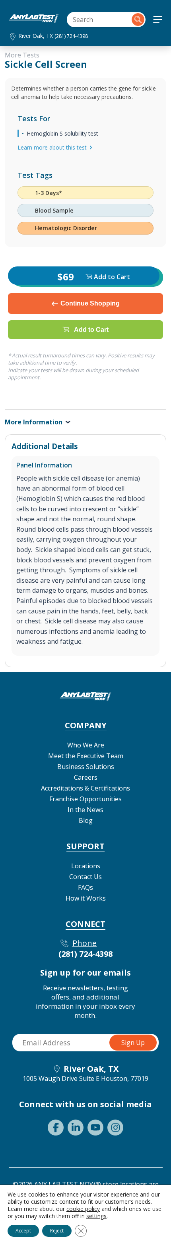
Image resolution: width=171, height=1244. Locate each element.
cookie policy (83, 1208)
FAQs (85, 887)
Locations (85, 866)
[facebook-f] (56, 1128)
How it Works (86, 898)
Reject (57, 1230)
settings (96, 1216)
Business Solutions (85, 766)
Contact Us (85, 876)
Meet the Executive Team (85, 755)
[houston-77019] (33, 20)
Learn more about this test (52, 147)
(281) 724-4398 (71, 36)
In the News (85, 809)
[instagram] (115, 1128)
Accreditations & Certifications (85, 788)
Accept (23, 1230)
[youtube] (95, 1128)
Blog (86, 820)
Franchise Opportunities (85, 799)
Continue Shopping (90, 303)
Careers (85, 777)
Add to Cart (91, 329)
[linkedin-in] (76, 1128)
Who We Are (85, 745)
